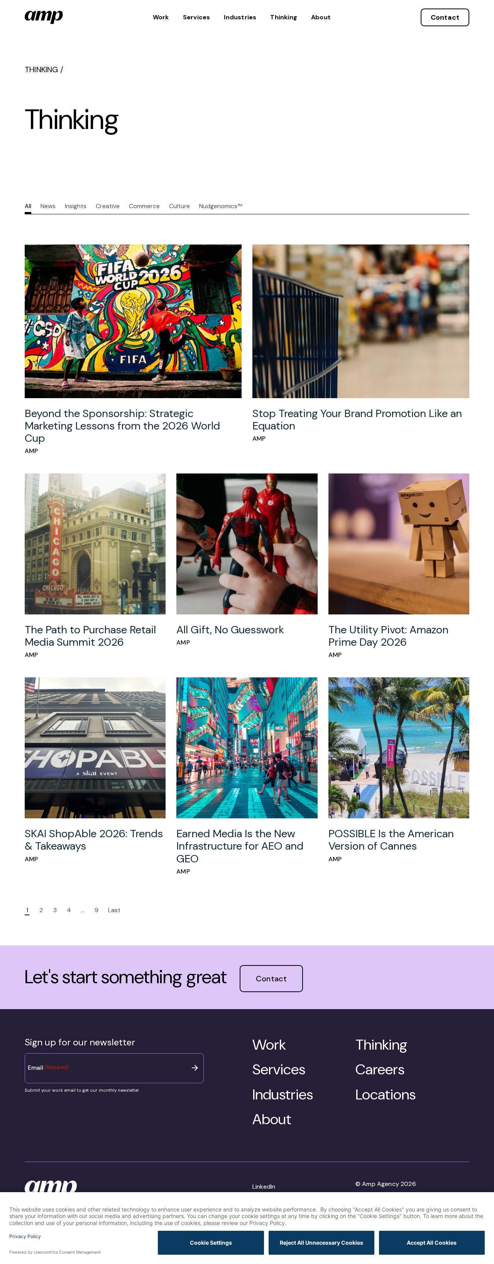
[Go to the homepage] (44, 17)
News (48, 206)
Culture (179, 206)
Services (196, 17)
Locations (385, 1094)
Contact (445, 17)
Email (48, 1068)
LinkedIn (263, 1187)
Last (114, 910)
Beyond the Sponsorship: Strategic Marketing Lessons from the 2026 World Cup (122, 425)
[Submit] (195, 1067)
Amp (31, 451)
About (321, 17)
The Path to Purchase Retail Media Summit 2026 (90, 636)
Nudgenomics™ (220, 206)
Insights (75, 206)
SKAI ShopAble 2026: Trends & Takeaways (94, 839)
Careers (379, 1069)
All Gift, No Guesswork (230, 630)
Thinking (283, 17)
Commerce (144, 206)
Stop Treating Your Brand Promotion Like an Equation (357, 419)
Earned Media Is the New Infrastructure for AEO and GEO (239, 845)
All (28, 206)
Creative (108, 206)
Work (161, 17)
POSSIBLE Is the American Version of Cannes (391, 839)
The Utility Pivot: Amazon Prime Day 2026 (388, 636)
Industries (240, 17)
